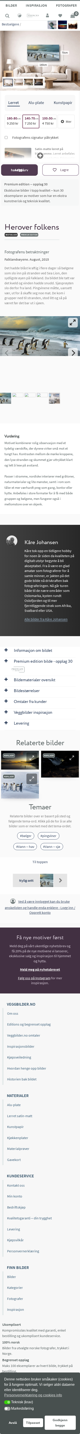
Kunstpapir (15, 1126)
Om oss (12, 1013)
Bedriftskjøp (16, 1207)
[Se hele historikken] (60, 880)
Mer (69, 121)
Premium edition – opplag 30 (26, 184)
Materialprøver (18, 1148)
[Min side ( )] (48, 16)
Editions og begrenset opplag (29, 1024)
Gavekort (14, 1159)
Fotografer (15, 1298)
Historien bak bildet (21, 1079)
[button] (31, 758)
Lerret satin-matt (19, 1116)
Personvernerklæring (23, 1251)
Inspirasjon (36, 5)
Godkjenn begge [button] (60, 1422)
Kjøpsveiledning (19, 1057)
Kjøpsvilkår (15, 1240)
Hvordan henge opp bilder (26, 1068)
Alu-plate (14, 1105)
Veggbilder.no (21, 1004)
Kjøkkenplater (17, 1138)
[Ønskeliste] (60, 16)
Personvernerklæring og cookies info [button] (33, 1395)
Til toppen (40, 862)
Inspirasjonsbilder (20, 1046)
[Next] (73, 353)
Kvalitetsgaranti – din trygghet (29, 1218)
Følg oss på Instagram (34, 978)
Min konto (14, 1196)
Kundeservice (20, 1175)
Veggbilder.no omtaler (23, 1035)
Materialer (18, 1095)
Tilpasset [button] (33, 1422)
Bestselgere (10, 24)
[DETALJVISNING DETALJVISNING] (40, 353)
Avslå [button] (13, 1422)
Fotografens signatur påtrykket (35, 137)
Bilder (11, 5)
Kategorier (15, 1287)
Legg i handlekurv (19, 169)
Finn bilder (18, 1267)
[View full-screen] (73, 322)
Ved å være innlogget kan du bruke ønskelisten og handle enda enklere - (40, 907)
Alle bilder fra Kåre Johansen (46, 619)
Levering (13, 1229)
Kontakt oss (16, 1185)
